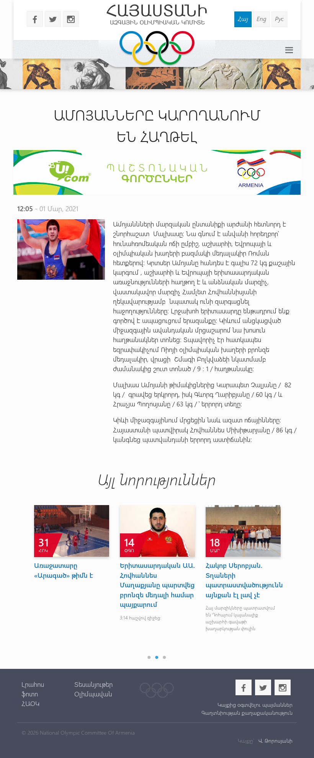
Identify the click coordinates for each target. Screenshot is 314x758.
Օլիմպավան (93, 694)
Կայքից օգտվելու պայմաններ (255, 704)
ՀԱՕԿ (30, 703)
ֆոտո (29, 694)
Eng (262, 19)
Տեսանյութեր (93, 684)
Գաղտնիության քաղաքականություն (247, 712)
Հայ (243, 19)
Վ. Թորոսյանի (275, 740)
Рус (279, 19)
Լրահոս (32, 684)
